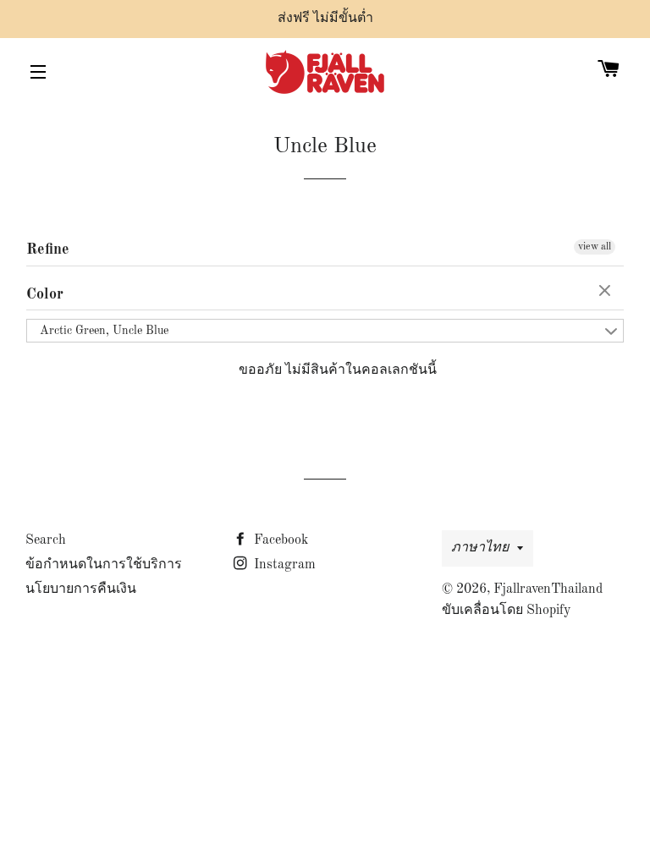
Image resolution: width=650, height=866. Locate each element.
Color (44, 294)
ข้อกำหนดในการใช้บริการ (103, 565)
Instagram (283, 565)
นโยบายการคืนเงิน (80, 589)
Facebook (279, 540)
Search (45, 540)
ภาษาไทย (480, 548)
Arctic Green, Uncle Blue (104, 331)
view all (594, 247)
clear (606, 291)
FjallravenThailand (548, 589)
